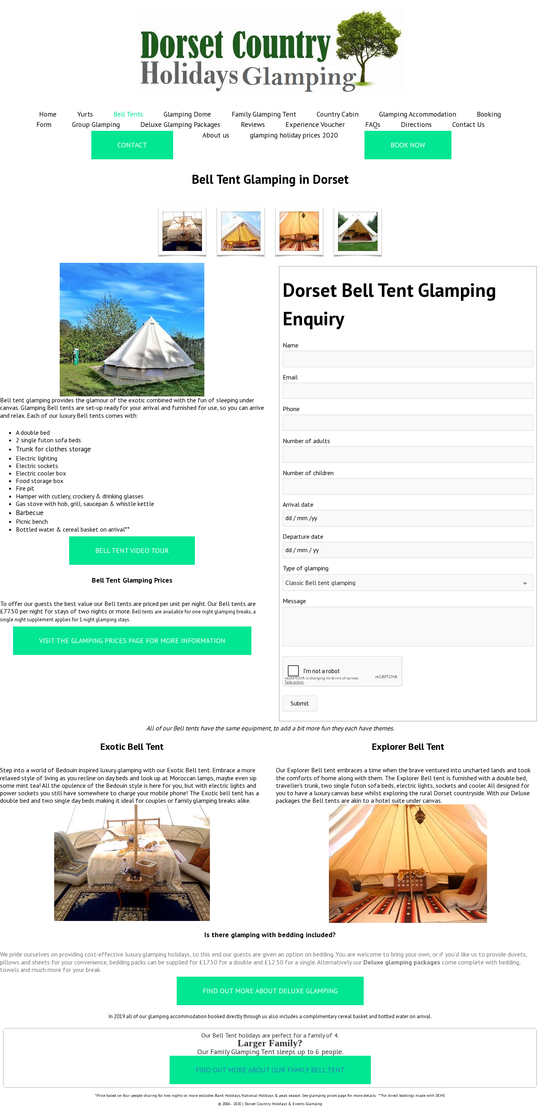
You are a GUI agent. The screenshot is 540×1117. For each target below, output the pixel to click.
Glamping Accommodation (417, 114)
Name (290, 345)
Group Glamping (96, 124)
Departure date (303, 536)
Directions (416, 124)
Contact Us (468, 124)
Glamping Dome (187, 114)
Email (290, 377)
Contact (132, 144)
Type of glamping (306, 568)
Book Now (408, 144)
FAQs (372, 124)
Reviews (253, 124)
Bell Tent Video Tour (132, 550)
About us (215, 135)
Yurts (85, 114)
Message (294, 601)
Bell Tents (128, 114)
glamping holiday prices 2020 (294, 135)
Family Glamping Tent (264, 114)
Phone (291, 409)
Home (48, 114)
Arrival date (298, 504)
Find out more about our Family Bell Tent (270, 1069)
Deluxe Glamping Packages (180, 124)
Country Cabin (338, 114)
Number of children (308, 473)
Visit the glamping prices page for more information (132, 640)
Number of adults (306, 441)
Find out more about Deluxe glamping (270, 990)
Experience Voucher (315, 124)
